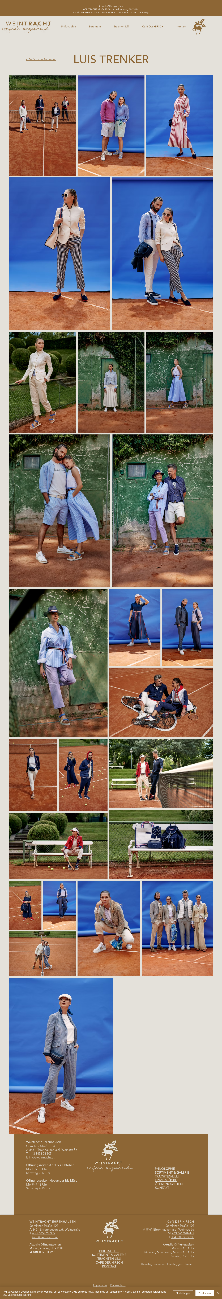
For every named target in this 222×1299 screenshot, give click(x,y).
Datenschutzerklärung (19, 1294)
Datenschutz (118, 1285)
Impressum (100, 1285)
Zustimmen (204, 1293)
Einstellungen (183, 1293)
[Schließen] (218, 1293)
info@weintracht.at (41, 1157)
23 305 (50, 1233)
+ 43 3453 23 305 (40, 1154)
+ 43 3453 (38, 1233)
